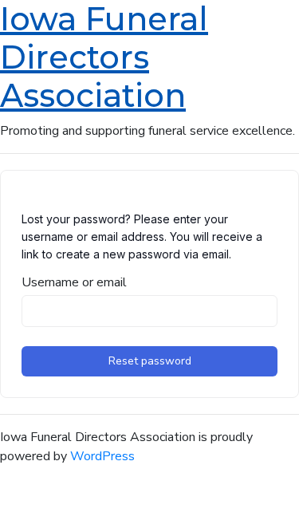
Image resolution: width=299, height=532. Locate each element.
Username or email (74, 282)
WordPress (102, 456)
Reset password (149, 360)
